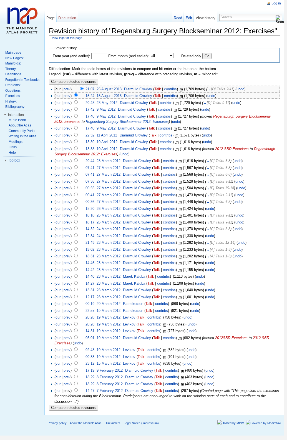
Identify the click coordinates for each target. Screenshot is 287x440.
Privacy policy (57, 423)
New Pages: (14, 58)
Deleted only (191, 56)
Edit (189, 18)
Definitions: (13, 74)
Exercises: (13, 96)
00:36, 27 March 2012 (102, 202)
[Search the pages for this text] (279, 19)
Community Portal (22, 131)
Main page (13, 52)
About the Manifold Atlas (86, 423)
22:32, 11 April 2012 (101, 135)
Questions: (13, 91)
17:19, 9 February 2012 (104, 370)
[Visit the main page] (22, 22)
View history (205, 18)
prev (67, 89)
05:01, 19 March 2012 (102, 338)
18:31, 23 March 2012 (102, 256)
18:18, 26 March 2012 (102, 215)
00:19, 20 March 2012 (102, 304)
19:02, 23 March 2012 (102, 249)
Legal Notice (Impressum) (141, 423)
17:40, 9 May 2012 (100, 116)
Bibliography (14, 107)
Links (13, 147)
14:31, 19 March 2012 (102, 331)
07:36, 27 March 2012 (102, 181)
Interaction (16, 115)
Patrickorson (133, 304)
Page (50, 18)
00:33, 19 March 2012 (102, 357)
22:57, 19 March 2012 (102, 311)
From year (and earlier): (71, 56)
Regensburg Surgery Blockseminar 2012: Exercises (127, 122)
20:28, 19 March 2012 (102, 317)
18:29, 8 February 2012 (104, 377)
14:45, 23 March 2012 (102, 263)
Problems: (13, 85)
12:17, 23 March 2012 (102, 297)
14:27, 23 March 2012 (102, 283)
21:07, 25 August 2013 (103, 89)
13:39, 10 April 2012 (101, 142)
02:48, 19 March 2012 (102, 350)
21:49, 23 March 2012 (102, 242)
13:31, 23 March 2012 (102, 290)
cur (58, 96)
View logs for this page (67, 37)
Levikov (129, 317)
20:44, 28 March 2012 (102, 161)
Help (12, 153)
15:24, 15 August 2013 (103, 96)
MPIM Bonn (17, 120)
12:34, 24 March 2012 (102, 236)
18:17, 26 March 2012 (102, 222)
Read (178, 18)
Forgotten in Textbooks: (22, 80)
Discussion (67, 18)
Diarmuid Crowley (138, 89)
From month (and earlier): (128, 56)
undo (240, 89)
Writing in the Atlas (22, 136)
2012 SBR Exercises (232, 149)
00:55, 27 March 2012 (102, 188)
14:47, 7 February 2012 (104, 391)
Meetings (15, 142)
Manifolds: (13, 63)
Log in (276, 3)
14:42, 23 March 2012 (102, 270)
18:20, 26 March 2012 (102, 209)
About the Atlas (20, 125)
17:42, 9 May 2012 (100, 109)
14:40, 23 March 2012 (102, 276)
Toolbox (14, 160)
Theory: (11, 69)
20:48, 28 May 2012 (101, 103)
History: (11, 101)
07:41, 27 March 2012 (102, 168)
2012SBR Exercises (231, 338)
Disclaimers (112, 423)
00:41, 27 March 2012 (102, 195)
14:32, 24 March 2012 (102, 229)
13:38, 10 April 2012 (101, 149)
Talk (157, 89)
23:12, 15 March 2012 (102, 363)
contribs (170, 89)
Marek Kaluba (134, 276)
